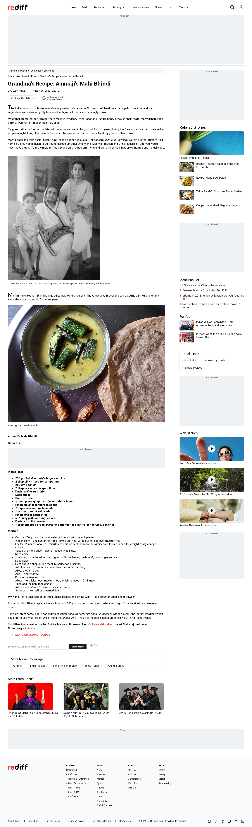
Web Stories (188, 433)
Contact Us (125, 821)
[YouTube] (235, 821)
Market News (134, 779)
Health (161, 770)
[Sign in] (241, 7)
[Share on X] (216, 821)
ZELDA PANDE (18, 91)
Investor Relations (102, 821)
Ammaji (17, 665)
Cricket (100, 787)
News (97, 7)
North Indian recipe (65, 665)
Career (161, 779)
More (182, 7)
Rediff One (71, 774)
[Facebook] (222, 821)
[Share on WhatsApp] (209, 821)
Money (117, 7)
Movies (100, 779)
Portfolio (132, 787)
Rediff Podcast (104, 805)
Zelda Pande (92, 665)
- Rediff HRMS (73, 787)
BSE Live (132, 770)
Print (96, 645)
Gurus (158, 7)
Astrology (102, 801)
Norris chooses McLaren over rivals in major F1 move (211, 305)
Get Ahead (23, 76)
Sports (100, 783)
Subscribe (78, 646)
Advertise (33, 821)
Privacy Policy (53, 821)
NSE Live (132, 774)
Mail (84, 7)
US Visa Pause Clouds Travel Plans (203, 285)
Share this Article (23, 98)
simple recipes (193, 367)
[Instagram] (229, 821)
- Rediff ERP (72, 796)
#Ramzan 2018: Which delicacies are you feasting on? (213, 297)
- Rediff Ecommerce (76, 783)
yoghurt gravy (115, 665)
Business (102, 774)
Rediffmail (71, 770)
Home (72, 7)
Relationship (164, 783)
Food (34, 76)
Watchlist (132, 783)
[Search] (232, 7)
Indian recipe (38, 665)
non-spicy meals (215, 360)
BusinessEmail (140, 7)
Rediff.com (152, 821)
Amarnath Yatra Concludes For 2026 (204, 290)
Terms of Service (76, 821)
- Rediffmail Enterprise (77, 779)
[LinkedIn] (242, 821)
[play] (211, 448)
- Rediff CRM (72, 792)
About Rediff (14, 821)
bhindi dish (190, 360)
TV (170, 7)
